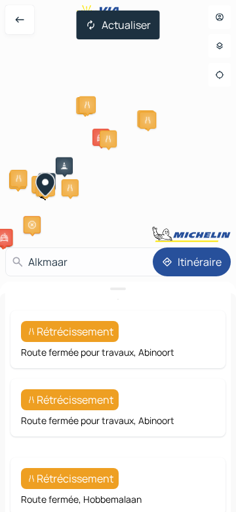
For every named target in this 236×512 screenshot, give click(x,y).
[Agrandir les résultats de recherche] (118, 289)
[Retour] (19, 19)
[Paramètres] (219, 46)
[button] (87, 105)
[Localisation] (219, 75)
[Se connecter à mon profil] (219, 17)
